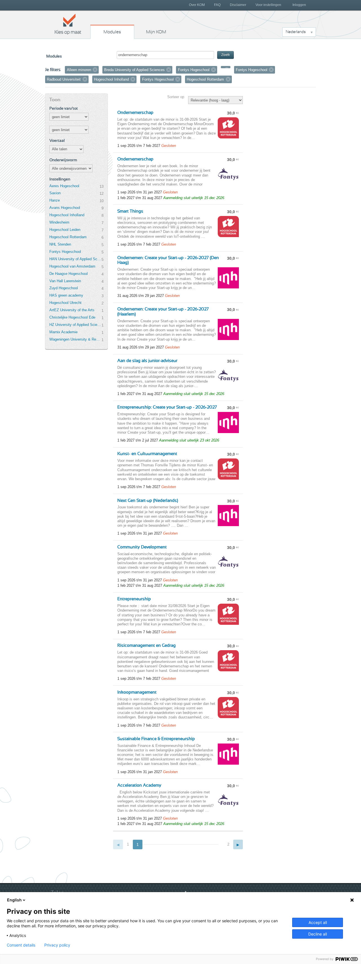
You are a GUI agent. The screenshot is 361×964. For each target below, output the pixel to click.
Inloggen (299, 4)
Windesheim (59, 222)
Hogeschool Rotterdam (68, 237)
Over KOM (197, 4)
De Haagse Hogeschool (68, 274)
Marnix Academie (63, 332)
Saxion (55, 193)
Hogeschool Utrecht (65, 303)
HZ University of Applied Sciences (75, 325)
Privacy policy (57, 945)
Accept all (318, 922)
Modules (112, 32)
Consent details (21, 945)
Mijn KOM (156, 32)
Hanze (54, 200)
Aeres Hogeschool (64, 186)
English (14, 899)
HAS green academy (66, 295)
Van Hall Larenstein (65, 281)
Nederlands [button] (296, 32)
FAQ (217, 4)
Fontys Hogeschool (65, 252)
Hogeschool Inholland (66, 215)
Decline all (317, 934)
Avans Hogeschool (64, 208)
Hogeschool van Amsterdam (72, 266)
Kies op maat (68, 24)
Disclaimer (238, 4)
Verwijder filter (95, 69)
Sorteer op (175, 97)
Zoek (225, 55)
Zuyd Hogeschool (63, 288)
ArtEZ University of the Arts (71, 310)
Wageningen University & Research (75, 339)
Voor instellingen (268, 4)
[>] (238, 845)
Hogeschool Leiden (64, 230)
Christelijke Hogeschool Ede (72, 317)
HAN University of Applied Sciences (75, 259)
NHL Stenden (60, 244)
